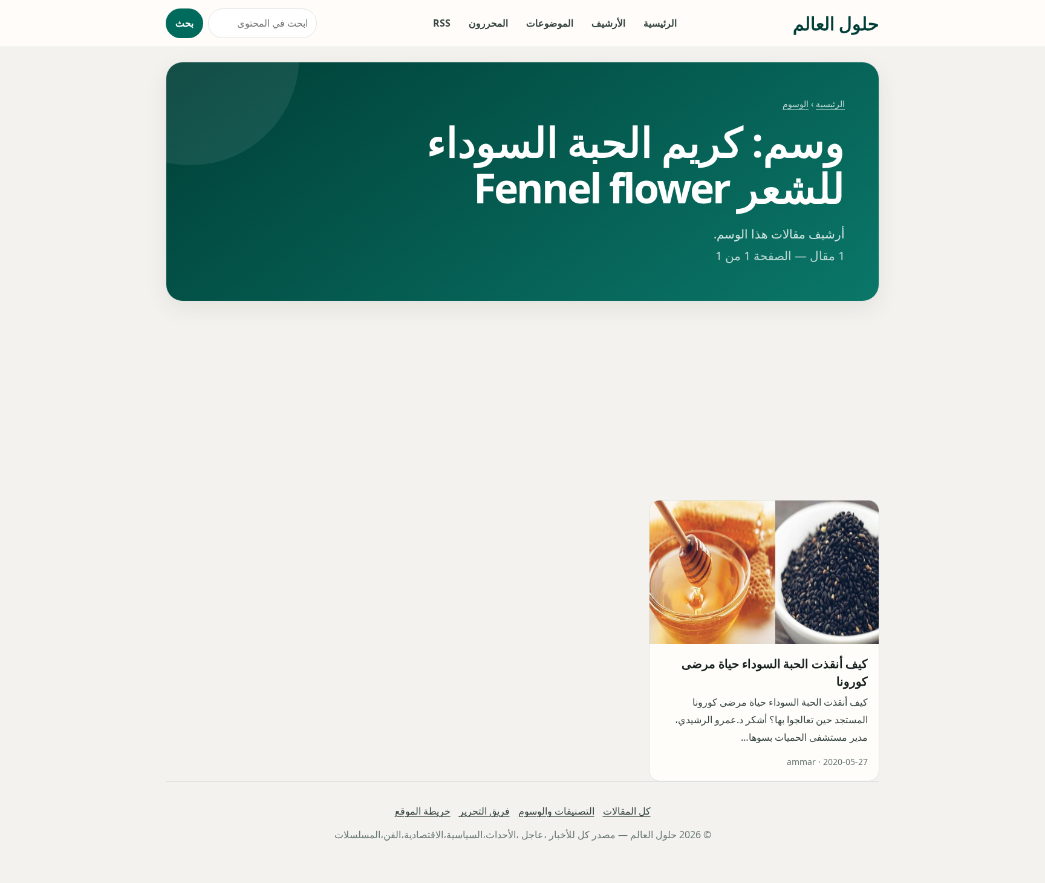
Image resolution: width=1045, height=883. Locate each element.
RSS (442, 23)
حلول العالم (836, 23)
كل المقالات (627, 811)
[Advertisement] (522, 400)
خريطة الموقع (423, 811)
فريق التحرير (484, 811)
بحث (184, 23)
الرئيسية (660, 23)
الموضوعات (549, 23)
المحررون (488, 23)
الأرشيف (608, 23)
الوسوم (796, 104)
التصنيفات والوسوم (556, 811)
